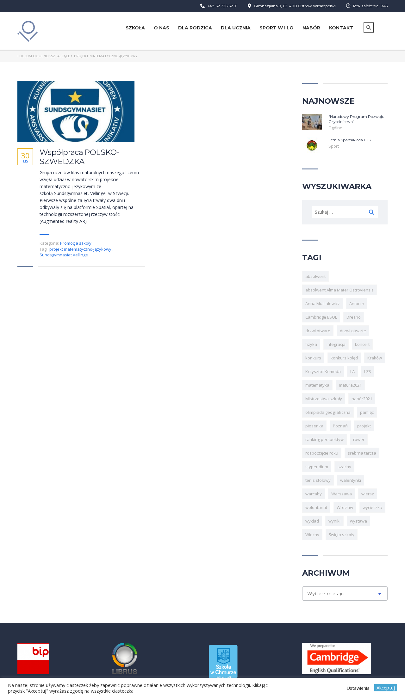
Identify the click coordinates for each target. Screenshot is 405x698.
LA (352, 371)
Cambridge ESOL (321, 317)
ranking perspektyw (324, 439)
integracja (336, 344)
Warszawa (341, 494)
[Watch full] (75, 111)
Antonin (356, 303)
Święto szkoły (341, 534)
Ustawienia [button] (358, 688)
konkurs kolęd (344, 358)
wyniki (334, 521)
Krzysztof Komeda (323, 371)
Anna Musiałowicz (322, 303)
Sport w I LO (276, 28)
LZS (367, 371)
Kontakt (341, 28)
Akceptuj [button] (386, 687)
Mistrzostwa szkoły (323, 398)
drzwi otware (317, 331)
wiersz (367, 494)
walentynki (350, 480)
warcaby (313, 494)
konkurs (313, 358)
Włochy (312, 534)
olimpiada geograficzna (328, 412)
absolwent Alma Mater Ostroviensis (339, 290)
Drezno (353, 317)
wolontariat (316, 507)
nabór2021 (362, 398)
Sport (333, 146)
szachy (344, 466)
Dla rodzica (195, 28)
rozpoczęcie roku (321, 453)
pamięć (367, 412)
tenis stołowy (318, 480)
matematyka (317, 385)
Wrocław (345, 507)
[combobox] (345, 593)
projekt (364, 426)
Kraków (374, 358)
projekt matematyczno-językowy (80, 249)
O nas (161, 28)
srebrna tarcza (362, 453)
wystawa (358, 521)
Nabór (311, 28)
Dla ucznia (236, 28)
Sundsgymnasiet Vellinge (64, 255)
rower (358, 439)
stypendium (316, 466)
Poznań (340, 426)
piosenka (314, 426)
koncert (362, 344)
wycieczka (372, 507)
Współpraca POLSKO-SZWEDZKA (79, 157)
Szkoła (135, 28)
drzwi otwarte (353, 331)
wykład (312, 521)
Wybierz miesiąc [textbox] (325, 594)
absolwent (315, 276)
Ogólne (335, 128)
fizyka (311, 344)
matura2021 (350, 385)
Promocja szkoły (75, 243)
